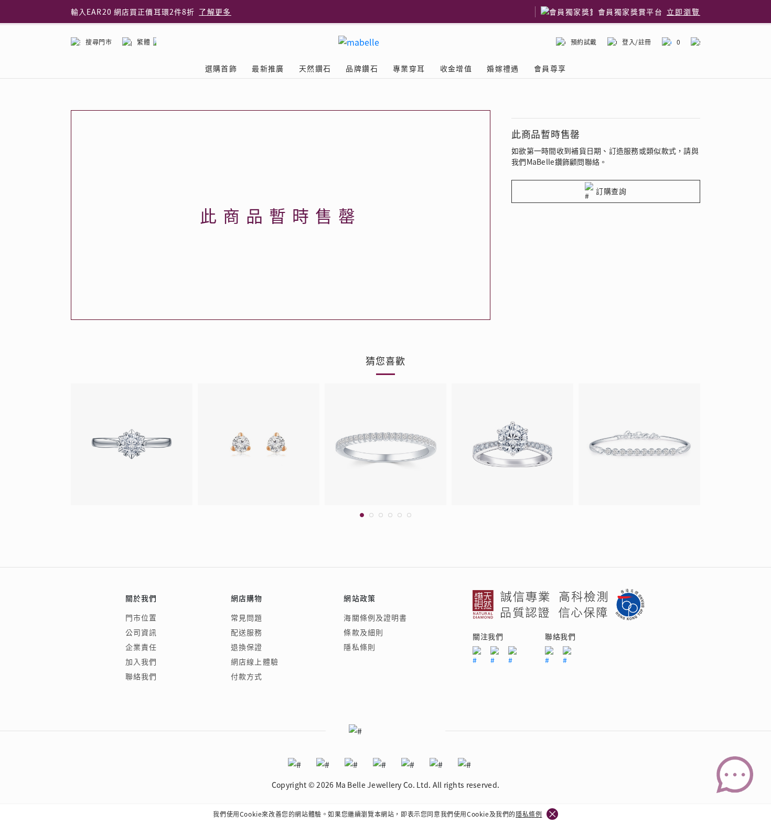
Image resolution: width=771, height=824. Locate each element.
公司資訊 (141, 632)
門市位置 (141, 617)
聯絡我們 (141, 676)
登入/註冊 (636, 41)
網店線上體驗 (255, 661)
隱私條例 (529, 813)
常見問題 (246, 617)
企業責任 (141, 646)
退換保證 (246, 646)
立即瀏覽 (683, 11)
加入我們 (141, 661)
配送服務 (246, 632)
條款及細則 (363, 632)
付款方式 (246, 676)
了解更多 (215, 11)
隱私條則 (359, 646)
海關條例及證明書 (375, 617)
